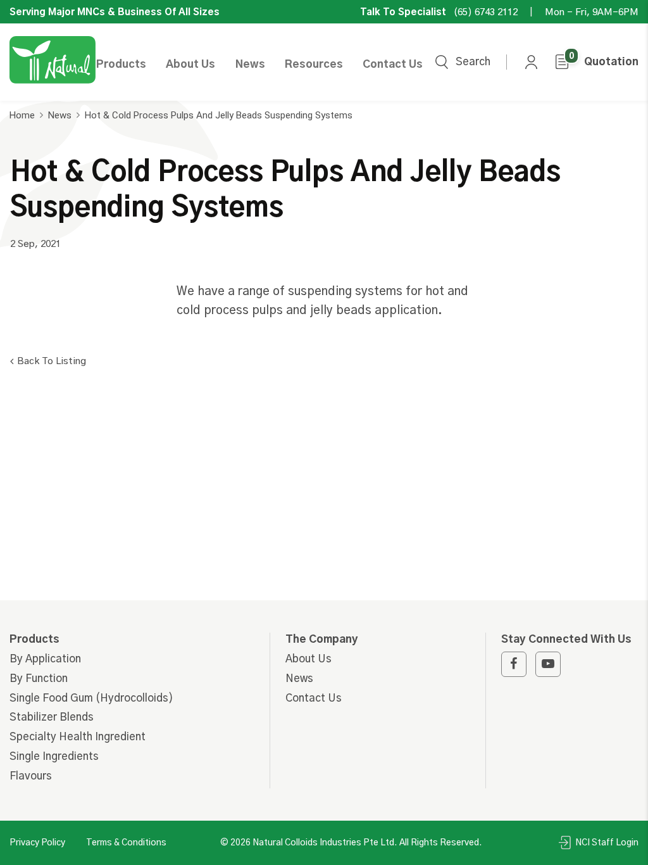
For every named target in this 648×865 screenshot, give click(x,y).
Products (121, 64)
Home (22, 115)
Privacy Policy (37, 842)
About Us (190, 64)
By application (45, 658)
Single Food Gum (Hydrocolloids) (91, 698)
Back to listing (51, 361)
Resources (314, 64)
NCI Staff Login (606, 842)
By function (38, 678)
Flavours (30, 776)
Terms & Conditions (126, 842)
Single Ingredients (54, 756)
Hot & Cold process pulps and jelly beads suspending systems (218, 115)
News (250, 64)
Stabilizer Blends (51, 717)
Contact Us (393, 64)
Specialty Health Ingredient (77, 736)
